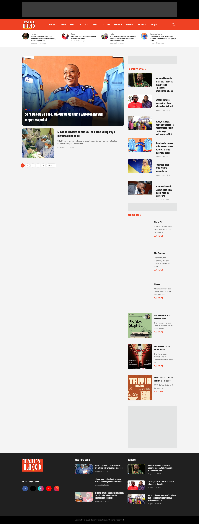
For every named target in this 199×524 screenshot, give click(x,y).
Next (51, 165)
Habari (52, 24)
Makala (83, 24)
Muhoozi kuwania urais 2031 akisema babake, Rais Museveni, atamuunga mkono (160, 467)
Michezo (129, 24)
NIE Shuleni (142, 24)
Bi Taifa (106, 24)
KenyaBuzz (133, 214)
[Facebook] (25, 488)
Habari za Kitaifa (156, 34)
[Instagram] (57, 488)
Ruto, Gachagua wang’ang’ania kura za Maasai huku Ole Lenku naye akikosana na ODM (162, 497)
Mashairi (118, 24)
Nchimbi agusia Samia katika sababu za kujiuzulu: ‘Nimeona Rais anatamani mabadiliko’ (109, 495)
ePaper (154, 24)
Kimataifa (34, 34)
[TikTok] (41, 488)
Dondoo (96, 24)
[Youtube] (49, 488)
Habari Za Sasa (136, 69)
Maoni (73, 24)
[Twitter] (33, 488)
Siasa (63, 24)
